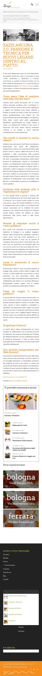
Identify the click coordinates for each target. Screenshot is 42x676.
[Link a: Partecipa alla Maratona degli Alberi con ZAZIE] (7, 447)
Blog (4, 576)
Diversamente (19, 667)
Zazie (24, 83)
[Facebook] (30, 669)
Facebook (14, 381)
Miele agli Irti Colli (19, 425)
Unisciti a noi (7, 572)
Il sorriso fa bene (9, 565)
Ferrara (5, 561)
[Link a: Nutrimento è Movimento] (7, 439)
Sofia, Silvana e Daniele (25, 86)
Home (8, 18)
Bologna (5, 558)
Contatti (5, 579)
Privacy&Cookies (8, 664)
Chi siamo (6, 554)
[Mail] (37, 669)
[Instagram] (34, 669)
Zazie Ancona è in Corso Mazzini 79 (14, 377)
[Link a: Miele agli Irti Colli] (7, 424)
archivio (14, 18)
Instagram (24, 381)
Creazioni (6, 569)
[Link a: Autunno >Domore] (21, 401)
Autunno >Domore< (11, 415)
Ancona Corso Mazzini (24, 18)
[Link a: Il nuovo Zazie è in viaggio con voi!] (7, 455)
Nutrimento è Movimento (22, 440)
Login (25, 667)
